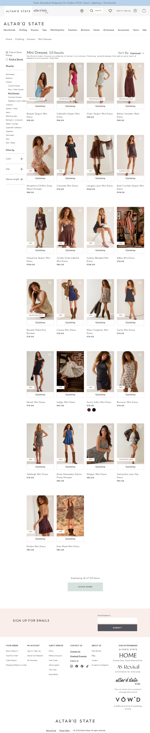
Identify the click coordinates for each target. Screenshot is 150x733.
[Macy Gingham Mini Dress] (100, 299)
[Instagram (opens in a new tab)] (71, 666)
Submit (117, 628)
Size (8, 169)
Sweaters (72, 30)
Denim (96, 30)
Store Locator (54, 665)
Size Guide (53, 660)
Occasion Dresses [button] (15, 97)
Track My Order (12, 656)
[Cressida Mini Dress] (70, 155)
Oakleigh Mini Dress (37, 474)
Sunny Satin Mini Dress (99, 402)
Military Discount (55, 656)
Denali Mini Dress (36, 402)
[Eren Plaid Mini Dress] (70, 515)
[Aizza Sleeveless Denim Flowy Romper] (70, 443)
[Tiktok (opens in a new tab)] (87, 666)
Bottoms (85, 30)
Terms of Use (51, 730)
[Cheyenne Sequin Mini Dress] (40, 227)
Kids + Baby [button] (10, 143)
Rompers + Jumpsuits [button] (14, 120)
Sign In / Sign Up (34, 651)
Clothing (23, 30)
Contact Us (76, 645)
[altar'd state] (23, 23)
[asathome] (128, 653)
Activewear (108, 30)
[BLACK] (94, 410)
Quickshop (40, 106)
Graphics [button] (9, 105)
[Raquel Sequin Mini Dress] (40, 83)
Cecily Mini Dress (126, 330)
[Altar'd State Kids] (128, 680)
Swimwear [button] (10, 135)
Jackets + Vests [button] (12, 109)
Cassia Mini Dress (66, 330)
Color (8, 159)
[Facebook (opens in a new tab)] (77, 666)
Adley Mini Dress (126, 258)
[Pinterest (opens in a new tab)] (82, 666)
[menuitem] (9, 30)
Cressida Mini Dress (67, 186)
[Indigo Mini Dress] (70, 371)
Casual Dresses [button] (14, 86)
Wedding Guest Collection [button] (18, 101)
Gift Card (52, 670)
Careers (95, 660)
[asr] (128, 666)
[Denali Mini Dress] (40, 371)
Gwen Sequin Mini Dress (100, 114)
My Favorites (32, 660)
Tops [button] (7, 139)
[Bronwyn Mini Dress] (130, 371)
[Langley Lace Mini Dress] (100, 155)
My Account (33, 645)
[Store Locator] (82, 11)
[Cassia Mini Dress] (70, 299)
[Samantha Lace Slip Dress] (130, 443)
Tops (44, 30)
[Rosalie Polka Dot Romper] (40, 299)
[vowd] (128, 699)
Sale (144, 30)
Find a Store (16, 59)
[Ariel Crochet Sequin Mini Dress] (130, 155)
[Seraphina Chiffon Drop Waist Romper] (40, 155)
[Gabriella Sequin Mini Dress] (70, 83)
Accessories (123, 30)
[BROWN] (89, 410)
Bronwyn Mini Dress (127, 402)
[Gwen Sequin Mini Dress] (100, 83)
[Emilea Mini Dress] (40, 515)
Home (136, 30)
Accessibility (53, 674)
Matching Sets (57, 30)
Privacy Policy (64, 730)
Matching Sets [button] (11, 116)
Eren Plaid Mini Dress (68, 546)
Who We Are (96, 651)
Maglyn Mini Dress (97, 474)
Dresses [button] (9, 82)
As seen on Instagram (100, 665)
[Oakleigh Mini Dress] (40, 443)
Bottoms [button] (9, 78)
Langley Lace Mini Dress (100, 186)
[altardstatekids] (41, 11)
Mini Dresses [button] (13, 93)
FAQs (51, 651)
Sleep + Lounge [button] (12, 124)
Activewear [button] (10, 74)
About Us (96, 645)
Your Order (12, 645)
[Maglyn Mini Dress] (100, 443)
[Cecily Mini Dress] (130, 299)
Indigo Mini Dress (66, 402)
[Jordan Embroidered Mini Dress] (70, 227)
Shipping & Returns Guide (16, 665)
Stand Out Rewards (35, 656)
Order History (11, 660)
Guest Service (56, 645)
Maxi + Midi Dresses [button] (15, 90)
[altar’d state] (18, 11)
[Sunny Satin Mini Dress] (100, 371)
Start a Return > (12, 651)
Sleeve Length (12, 179)
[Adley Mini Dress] (130, 227)
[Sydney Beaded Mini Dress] (100, 227)
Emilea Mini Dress (36, 546)
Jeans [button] (8, 112)
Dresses (35, 30)
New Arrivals (9, 30)
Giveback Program (78, 656)
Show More (85, 587)
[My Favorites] (110, 10)
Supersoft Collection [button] (14, 128)
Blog (93, 656)
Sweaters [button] (9, 131)
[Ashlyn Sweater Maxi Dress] (130, 83)
